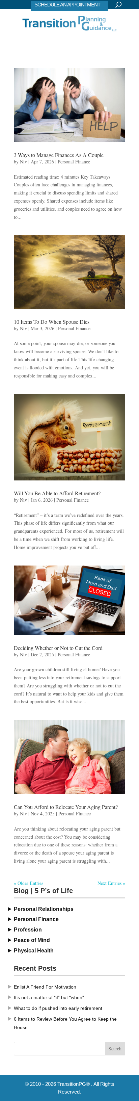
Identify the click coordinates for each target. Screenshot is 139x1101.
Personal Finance (74, 161)
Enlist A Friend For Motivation (45, 987)
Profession (28, 930)
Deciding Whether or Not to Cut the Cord (58, 647)
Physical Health (34, 950)
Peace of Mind (32, 940)
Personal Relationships (44, 909)
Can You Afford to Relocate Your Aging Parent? (66, 806)
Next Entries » (111, 883)
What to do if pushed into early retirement (58, 1008)
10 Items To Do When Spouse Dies (51, 321)
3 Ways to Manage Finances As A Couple (59, 154)
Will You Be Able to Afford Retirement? (57, 493)
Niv (23, 161)
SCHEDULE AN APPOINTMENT (67, 4)
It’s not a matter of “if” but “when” (49, 997)
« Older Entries (28, 883)
